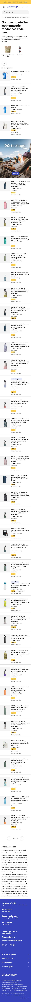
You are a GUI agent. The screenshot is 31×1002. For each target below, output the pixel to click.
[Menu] (4, 7)
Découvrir (15, 173)
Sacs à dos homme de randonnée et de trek (14, 891)
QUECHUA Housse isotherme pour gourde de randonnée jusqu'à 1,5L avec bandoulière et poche (20, 478)
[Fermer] (28, 2)
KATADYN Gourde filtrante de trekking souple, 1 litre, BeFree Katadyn (20, 274)
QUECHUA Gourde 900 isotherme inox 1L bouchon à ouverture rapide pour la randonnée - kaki (19, 220)
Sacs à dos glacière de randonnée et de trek (15, 864)
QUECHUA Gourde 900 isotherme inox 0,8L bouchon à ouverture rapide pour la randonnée (20, 310)
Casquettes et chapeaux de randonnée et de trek (16, 874)
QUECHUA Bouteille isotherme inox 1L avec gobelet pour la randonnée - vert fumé (20, 707)
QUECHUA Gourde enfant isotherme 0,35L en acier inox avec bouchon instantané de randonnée (20, 291)
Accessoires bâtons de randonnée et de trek (15, 857)
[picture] (5, 75)
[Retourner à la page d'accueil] (13, 7)
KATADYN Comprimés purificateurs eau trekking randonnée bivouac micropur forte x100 (20, 124)
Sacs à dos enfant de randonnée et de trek (14, 893)
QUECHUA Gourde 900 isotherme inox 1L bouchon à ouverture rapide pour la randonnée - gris (19, 89)
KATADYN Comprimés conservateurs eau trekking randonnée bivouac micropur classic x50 (20, 743)
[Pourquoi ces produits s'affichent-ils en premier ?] (2, 68)
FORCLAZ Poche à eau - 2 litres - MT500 (20, 72)
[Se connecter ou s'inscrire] (23, 7)
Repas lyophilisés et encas (7, 55)
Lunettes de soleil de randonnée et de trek (14, 867)
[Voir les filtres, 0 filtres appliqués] (4, 64)
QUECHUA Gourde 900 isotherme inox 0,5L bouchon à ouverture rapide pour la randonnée (20, 383)
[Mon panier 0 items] (27, 7)
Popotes (19, 55)
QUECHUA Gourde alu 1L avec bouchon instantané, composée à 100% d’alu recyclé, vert (20, 761)
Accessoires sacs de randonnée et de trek (14, 855)
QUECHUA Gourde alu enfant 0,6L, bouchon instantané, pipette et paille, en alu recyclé (20, 202)
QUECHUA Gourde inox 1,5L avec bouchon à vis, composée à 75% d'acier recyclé (20, 636)
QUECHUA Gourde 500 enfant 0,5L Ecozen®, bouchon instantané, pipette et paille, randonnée (20, 799)
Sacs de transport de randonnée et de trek (14, 862)
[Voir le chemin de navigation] (2, 17)
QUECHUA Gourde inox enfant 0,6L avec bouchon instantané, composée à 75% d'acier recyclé (20, 421)
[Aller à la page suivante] (22, 838)
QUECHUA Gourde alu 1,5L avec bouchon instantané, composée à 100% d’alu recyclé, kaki (20, 256)
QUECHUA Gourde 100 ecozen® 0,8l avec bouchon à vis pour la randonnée (20, 585)
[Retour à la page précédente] (9, 838)
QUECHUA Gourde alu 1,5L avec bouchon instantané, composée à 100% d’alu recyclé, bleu (20, 184)
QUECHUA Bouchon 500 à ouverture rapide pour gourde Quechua (20, 530)
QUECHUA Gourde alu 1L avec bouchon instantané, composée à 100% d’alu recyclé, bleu (20, 326)
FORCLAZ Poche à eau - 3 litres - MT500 (20, 106)
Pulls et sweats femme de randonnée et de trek (16, 876)
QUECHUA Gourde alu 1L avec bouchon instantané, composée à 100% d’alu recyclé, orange (20, 689)
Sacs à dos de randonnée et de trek (12, 852)
